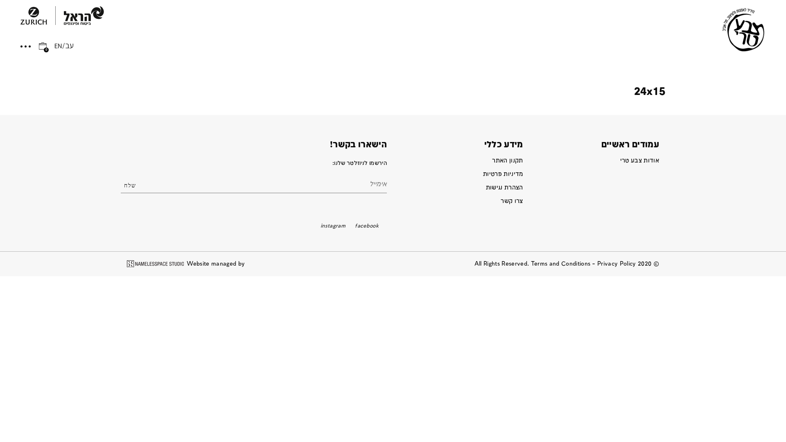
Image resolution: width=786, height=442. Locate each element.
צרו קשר (512, 201)
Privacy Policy (616, 264)
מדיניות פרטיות (503, 174)
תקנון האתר (507, 161)
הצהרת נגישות (504, 188)
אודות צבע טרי (639, 161)
